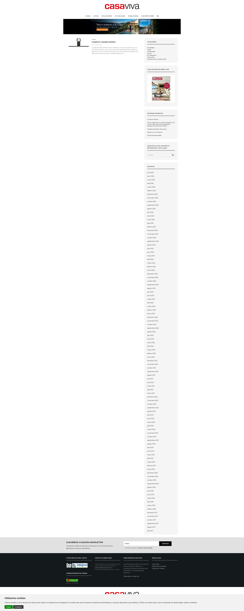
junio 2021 (150, 382)
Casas (87, 16)
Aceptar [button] (8, 607)
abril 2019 (150, 458)
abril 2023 (150, 303)
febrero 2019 (151, 465)
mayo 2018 (151, 498)
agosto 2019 (151, 444)
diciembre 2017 (152, 512)
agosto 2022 (151, 332)
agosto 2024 (151, 245)
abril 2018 (150, 502)
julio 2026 (150, 172)
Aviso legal (155, 564)
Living (96, 16)
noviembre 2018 (152, 476)
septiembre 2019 (153, 440)
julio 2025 (150, 212)
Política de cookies (158, 568)
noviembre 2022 (152, 321)
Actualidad (120, 16)
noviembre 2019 (152, 433)
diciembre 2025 (152, 194)
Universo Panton (152, 119)
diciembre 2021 (152, 361)
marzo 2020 (151, 429)
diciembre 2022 (152, 317)
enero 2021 (151, 393)
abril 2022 (150, 346)
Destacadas (151, 51)
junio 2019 (150, 451)
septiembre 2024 (153, 241)
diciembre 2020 (152, 397)
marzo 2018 (151, 505)
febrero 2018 (151, 509)
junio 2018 (150, 494)
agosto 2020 (151, 411)
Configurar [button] (18, 607)
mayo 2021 (151, 386)
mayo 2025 (151, 219)
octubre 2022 (151, 324)
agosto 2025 (151, 209)
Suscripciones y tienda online (156, 59)
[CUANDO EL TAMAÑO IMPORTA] (79, 42)
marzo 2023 (151, 306)
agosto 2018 (151, 487)
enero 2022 (151, 357)
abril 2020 (150, 426)
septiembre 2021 (152, 371)
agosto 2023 (151, 288)
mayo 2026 (151, 180)
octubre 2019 (151, 437)
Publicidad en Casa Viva (131, 576)
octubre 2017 (151, 520)
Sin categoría (151, 55)
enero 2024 (151, 270)
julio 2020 (150, 415)
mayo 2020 (151, 422)
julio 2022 (150, 335)
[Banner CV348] (122, 26)
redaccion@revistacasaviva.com (103, 567)
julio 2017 (150, 531)
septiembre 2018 (153, 484)
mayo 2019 (151, 455)
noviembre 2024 (152, 234)
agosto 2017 (151, 527)
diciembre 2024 (152, 230)
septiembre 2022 (153, 328)
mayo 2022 (151, 342)
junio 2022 (150, 339)
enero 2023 (151, 313)
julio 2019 (150, 447)
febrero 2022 (151, 353)
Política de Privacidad (145, 548)
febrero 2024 (151, 266)
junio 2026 (150, 176)
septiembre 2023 (153, 285)
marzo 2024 (151, 263)
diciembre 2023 (152, 274)
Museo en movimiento (155, 132)
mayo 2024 (151, 256)
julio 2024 (150, 248)
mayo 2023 (151, 299)
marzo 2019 (151, 462)
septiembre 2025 (153, 205)
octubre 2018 (151, 480)
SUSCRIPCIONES (147, 16)
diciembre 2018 (152, 473)
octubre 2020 (151, 404)
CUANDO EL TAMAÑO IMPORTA (104, 42)
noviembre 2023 (152, 277)
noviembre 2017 (152, 516)
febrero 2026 (151, 190)
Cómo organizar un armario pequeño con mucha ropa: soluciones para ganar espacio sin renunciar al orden (161, 124)
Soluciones (107, 16)
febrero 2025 (151, 227)
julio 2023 (150, 292)
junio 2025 (150, 216)
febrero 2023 (151, 310)
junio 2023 (150, 295)
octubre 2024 (151, 238)
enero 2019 (151, 469)
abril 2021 (150, 389)
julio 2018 (150, 491)
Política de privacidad (159, 566)
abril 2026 (150, 183)
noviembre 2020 (152, 400)
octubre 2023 (151, 281)
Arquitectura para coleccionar (157, 129)
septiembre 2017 (153, 523)
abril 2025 (150, 223)
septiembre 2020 (153, 408)
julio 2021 (150, 379)
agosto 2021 (151, 375)
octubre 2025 (151, 201)
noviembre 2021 (152, 364)
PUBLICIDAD (133, 16)
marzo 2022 (151, 350)
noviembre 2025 (152, 198)
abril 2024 (150, 259)
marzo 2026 (151, 187)
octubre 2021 (151, 368)
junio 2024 (150, 252)
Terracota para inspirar (154, 135)
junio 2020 (150, 418)
